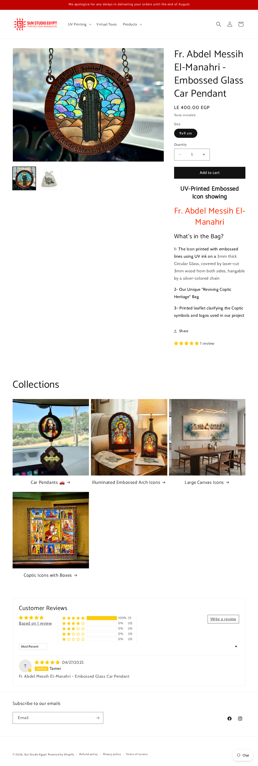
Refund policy (88, 754)
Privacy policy (112, 754)
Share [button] (183, 331)
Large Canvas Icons (204, 483)
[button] (79, 24)
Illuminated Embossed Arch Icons (126, 483)
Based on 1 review (35, 623)
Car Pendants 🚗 (48, 483)
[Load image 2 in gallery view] (49, 178)
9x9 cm (185, 133)
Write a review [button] (223, 619)
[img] (48, 662)
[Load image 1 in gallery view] (24, 178)
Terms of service (137, 754)
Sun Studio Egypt (35, 754)
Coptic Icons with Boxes (48, 575)
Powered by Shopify (61, 754)
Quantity (180, 144)
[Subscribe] (97, 718)
